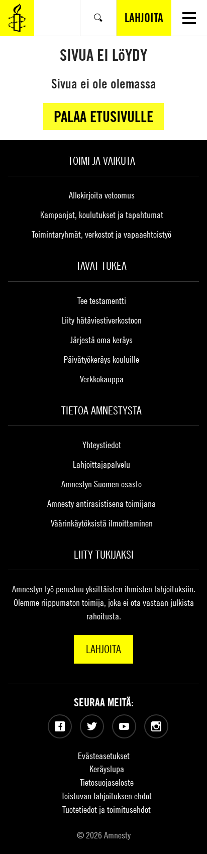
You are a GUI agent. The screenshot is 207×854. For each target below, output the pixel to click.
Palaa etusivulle (103, 117)
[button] (189, 18)
